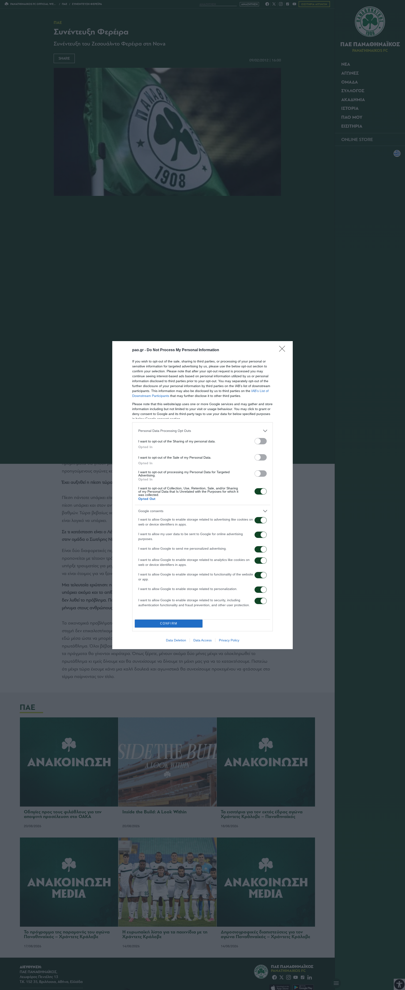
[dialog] (202, 495)
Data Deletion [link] (176, 640)
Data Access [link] (202, 640)
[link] (283, 350)
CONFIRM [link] (168, 623)
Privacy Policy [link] (229, 640)
